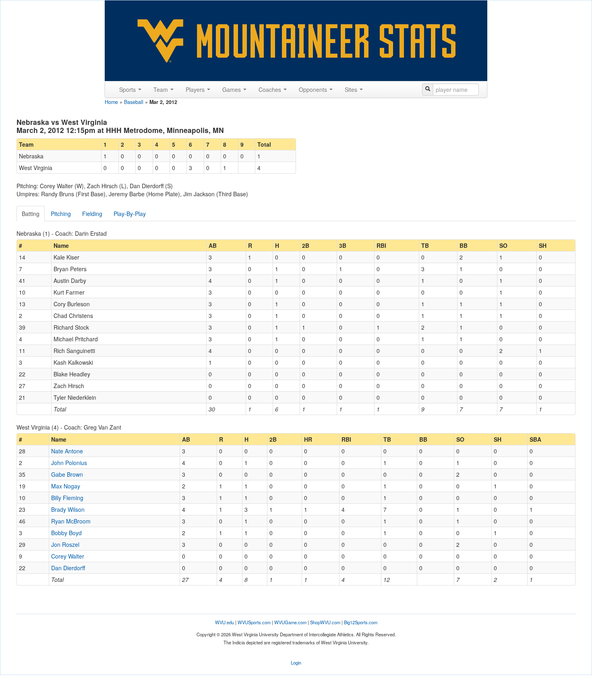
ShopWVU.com (325, 622)
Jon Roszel (65, 544)
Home (111, 102)
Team (161, 89)
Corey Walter (67, 556)
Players (196, 89)
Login (296, 662)
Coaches (271, 89)
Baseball (133, 102)
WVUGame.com (290, 622)
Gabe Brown (67, 474)
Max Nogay (65, 486)
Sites (352, 89)
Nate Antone (67, 451)
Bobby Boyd (66, 533)
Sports (128, 89)
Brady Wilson (68, 509)
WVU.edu (224, 622)
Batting (30, 214)
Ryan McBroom (71, 521)
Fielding (92, 214)
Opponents (314, 89)
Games (232, 89)
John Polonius (69, 463)
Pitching (61, 214)
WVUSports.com (254, 622)
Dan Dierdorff (68, 568)
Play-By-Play (130, 214)
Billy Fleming (67, 498)
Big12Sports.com (360, 622)
